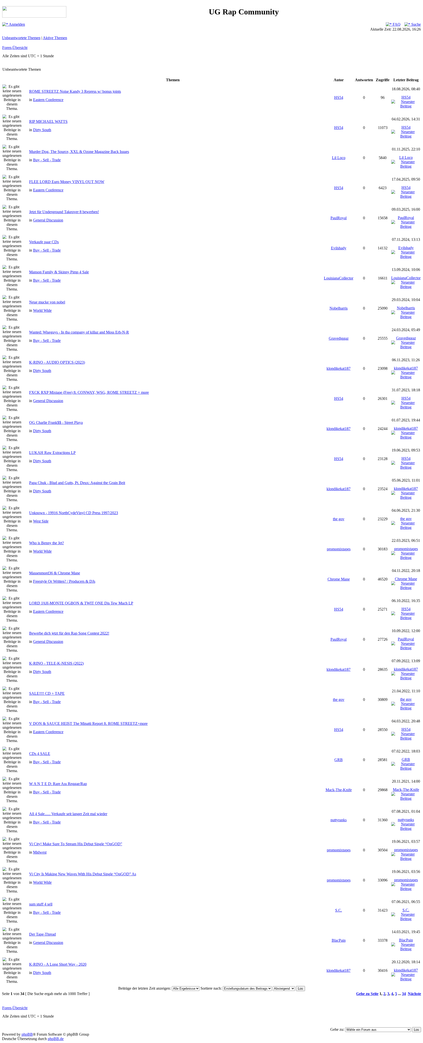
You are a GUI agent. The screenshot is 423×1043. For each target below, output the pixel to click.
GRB (338, 760)
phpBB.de (56, 1039)
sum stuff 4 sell (40, 904)
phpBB (27, 1034)
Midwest (40, 852)
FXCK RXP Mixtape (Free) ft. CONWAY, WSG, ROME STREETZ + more (89, 392)
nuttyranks (338, 820)
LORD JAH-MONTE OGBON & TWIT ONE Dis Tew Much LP (81, 603)
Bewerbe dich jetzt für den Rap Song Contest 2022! (69, 633)
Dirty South (42, 130)
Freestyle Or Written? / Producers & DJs (64, 581)
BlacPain (339, 940)
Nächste (414, 994)
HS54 (338, 97)
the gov (338, 519)
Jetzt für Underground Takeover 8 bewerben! (64, 212)
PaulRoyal (338, 218)
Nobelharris (338, 308)
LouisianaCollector (338, 278)
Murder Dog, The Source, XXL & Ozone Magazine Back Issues (79, 152)
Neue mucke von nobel (47, 302)
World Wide (42, 310)
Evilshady (338, 248)
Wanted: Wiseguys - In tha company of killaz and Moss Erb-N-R (79, 332)
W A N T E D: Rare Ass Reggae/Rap (58, 784)
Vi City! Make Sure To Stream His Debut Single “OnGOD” (75, 844)
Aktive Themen (55, 38)
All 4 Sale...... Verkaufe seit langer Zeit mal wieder (68, 814)
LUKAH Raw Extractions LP (52, 453)
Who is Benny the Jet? (46, 543)
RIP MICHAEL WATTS (48, 121)
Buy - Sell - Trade (47, 160)
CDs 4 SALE (39, 754)
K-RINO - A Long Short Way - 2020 (57, 964)
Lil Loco (338, 158)
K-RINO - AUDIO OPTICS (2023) (57, 362)
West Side (40, 521)
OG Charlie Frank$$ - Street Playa (56, 422)
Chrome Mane (339, 579)
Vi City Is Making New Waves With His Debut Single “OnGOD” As (82, 874)
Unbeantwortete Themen (21, 38)
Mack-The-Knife (339, 790)
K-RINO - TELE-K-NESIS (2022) (56, 663)
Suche (415, 24)
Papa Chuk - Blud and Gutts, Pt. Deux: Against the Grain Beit (77, 483)
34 (404, 994)
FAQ (396, 24)
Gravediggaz (339, 338)
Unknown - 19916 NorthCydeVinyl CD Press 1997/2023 (73, 513)
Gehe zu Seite (367, 994)
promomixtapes (339, 549)
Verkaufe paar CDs (44, 242)
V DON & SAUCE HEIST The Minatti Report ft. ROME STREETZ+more (88, 723)
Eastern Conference (48, 100)
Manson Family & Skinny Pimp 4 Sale (59, 272)
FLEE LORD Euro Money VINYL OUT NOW (66, 182)
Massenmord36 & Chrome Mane (54, 573)
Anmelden (16, 24)
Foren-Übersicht (14, 48)
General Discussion (48, 220)
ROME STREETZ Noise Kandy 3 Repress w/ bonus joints (75, 91)
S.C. (338, 910)
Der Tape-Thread (42, 934)
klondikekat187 (339, 368)
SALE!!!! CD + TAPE (47, 693)
